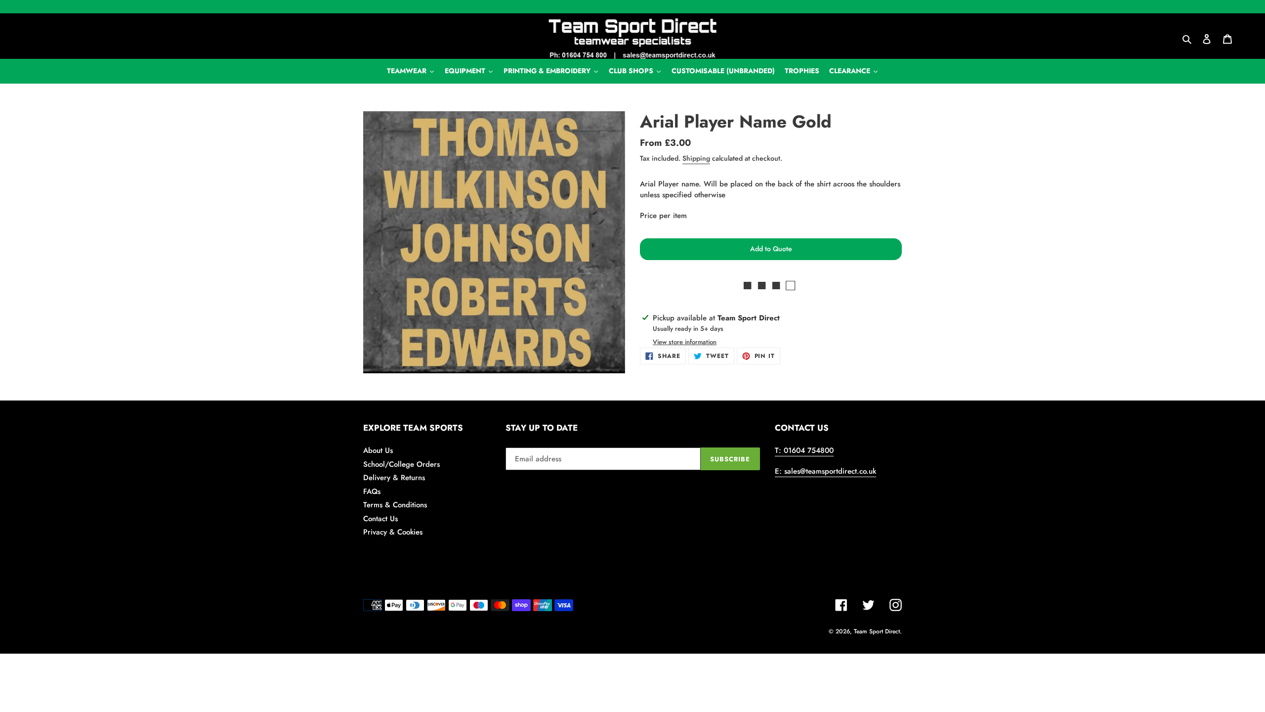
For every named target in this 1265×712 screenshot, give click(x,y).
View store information (685, 342)
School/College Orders (401, 464)
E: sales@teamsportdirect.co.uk (825, 471)
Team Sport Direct (877, 631)
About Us (378, 450)
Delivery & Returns (394, 477)
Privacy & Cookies (392, 532)
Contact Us (380, 518)
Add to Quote (771, 249)
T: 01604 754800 (804, 450)
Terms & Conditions (395, 504)
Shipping (696, 158)
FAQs (371, 491)
